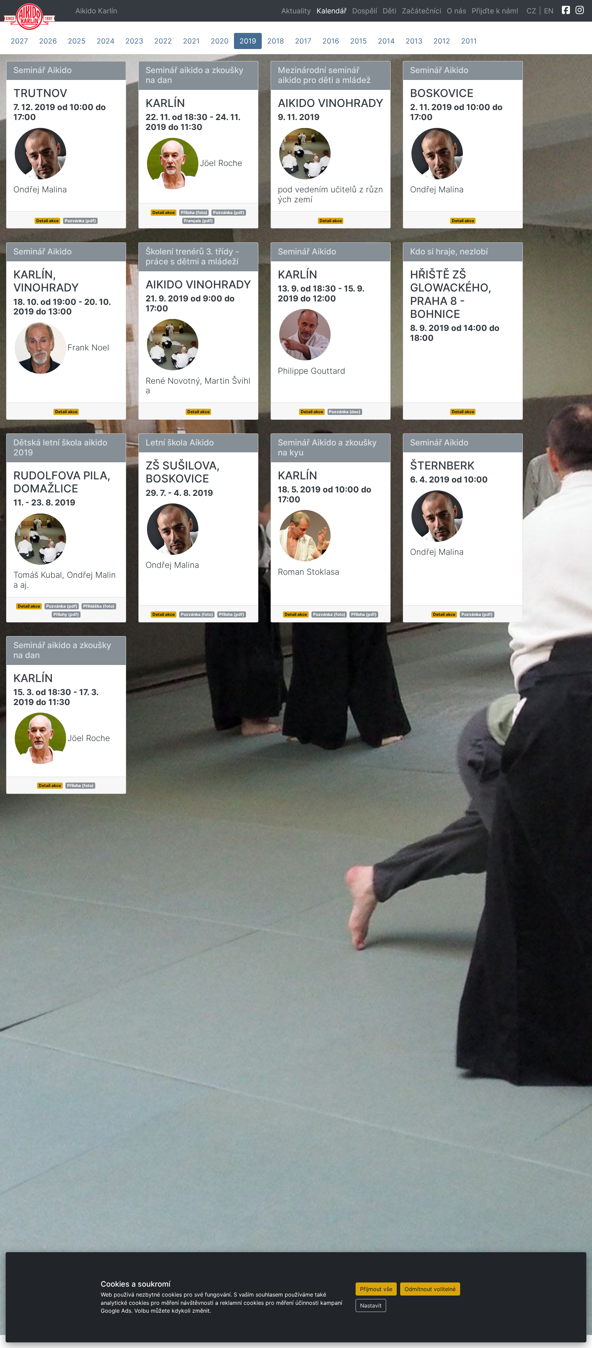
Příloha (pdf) (231, 614)
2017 (303, 41)
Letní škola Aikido (180, 443)
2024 (105, 41)
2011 (469, 41)
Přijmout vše (376, 1289)
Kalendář (332, 11)
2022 (163, 41)
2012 (441, 41)
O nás (456, 11)
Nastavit (371, 1305)
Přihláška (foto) (98, 606)
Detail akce (47, 220)
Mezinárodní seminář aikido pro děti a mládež (324, 75)
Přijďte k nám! (495, 11)
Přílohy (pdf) (66, 614)
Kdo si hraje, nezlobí (449, 252)
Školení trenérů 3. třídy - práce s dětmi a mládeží (192, 256)
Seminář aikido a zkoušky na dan (195, 75)
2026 (48, 41)
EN (549, 11)
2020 (220, 41)
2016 (330, 41)
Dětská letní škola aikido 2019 (60, 447)
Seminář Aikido (42, 70)
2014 (386, 41)
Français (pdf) (198, 220)
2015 (358, 41)
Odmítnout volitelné (430, 1289)
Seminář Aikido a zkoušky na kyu (327, 447)
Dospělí (364, 11)
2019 (247, 41)
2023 (134, 41)
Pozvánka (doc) (344, 411)
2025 (77, 41)
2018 (275, 41)
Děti (389, 11)
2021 (191, 41)
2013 (414, 41)
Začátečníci (421, 11)
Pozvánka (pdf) (80, 220)
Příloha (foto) (194, 212)
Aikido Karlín (96, 11)
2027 (19, 41)
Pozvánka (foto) (197, 614)
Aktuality (296, 11)
